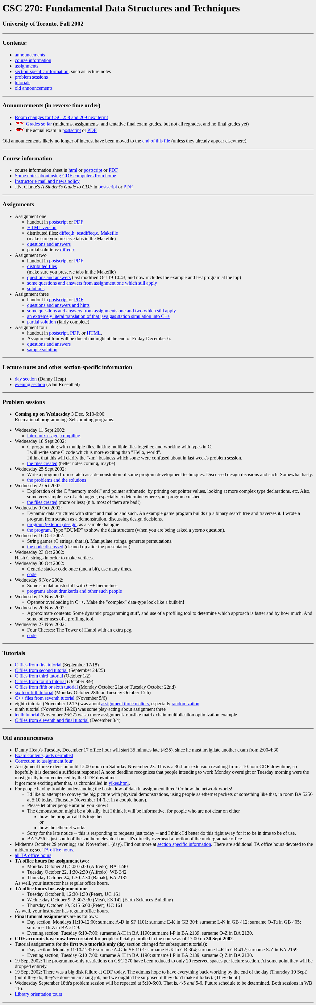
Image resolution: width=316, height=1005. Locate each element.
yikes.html (119, 783)
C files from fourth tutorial (40, 681)
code (31, 574)
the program (39, 530)
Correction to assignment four (44, 761)
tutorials (22, 82)
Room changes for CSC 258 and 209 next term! (61, 117)
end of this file (156, 140)
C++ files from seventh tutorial (44, 698)
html (73, 170)
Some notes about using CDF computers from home (65, 175)
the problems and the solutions (56, 480)
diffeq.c (67, 249)
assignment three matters (125, 703)
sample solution (42, 349)
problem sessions (31, 77)
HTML (94, 333)
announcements (30, 54)
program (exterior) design (52, 524)
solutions (35, 288)
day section (26, 378)
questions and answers (49, 244)
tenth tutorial (27, 714)
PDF (92, 130)
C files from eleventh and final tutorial (52, 720)
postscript (71, 130)
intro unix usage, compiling (53, 435)
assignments (26, 65)
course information (33, 60)
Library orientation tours (38, 994)
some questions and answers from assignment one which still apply (92, 283)
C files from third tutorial (39, 675)
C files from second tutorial (41, 670)
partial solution (41, 321)
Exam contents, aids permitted (44, 755)
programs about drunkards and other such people (74, 591)
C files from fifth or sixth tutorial (46, 687)
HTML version (41, 227)
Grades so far (39, 123)
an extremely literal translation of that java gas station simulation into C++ (98, 316)
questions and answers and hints (58, 305)
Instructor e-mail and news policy (47, 181)
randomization (185, 703)
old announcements (33, 88)
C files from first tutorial (38, 664)
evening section (30, 384)
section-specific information (42, 71)
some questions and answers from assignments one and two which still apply (101, 310)
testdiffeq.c (87, 233)
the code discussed (45, 546)
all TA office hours (33, 855)
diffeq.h (66, 233)
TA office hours (58, 849)
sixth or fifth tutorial (34, 692)
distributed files (42, 266)
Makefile (109, 233)
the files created (42, 463)
